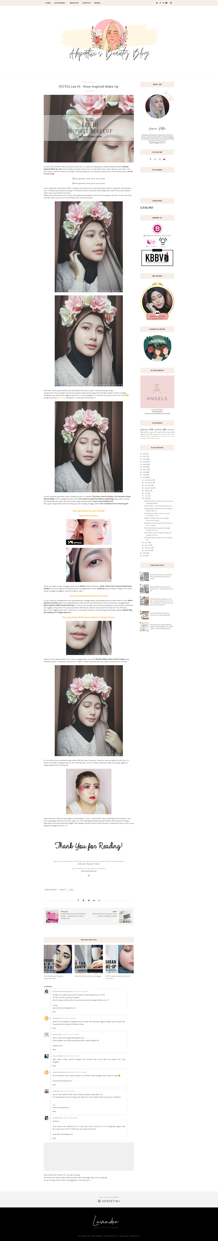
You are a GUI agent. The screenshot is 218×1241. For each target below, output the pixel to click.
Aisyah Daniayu (58, 1034)
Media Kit (74, 3)
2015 (144, 556)
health (159, 432)
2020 (145, 470)
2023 (145, 462)
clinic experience (152, 436)
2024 (145, 459)
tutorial (142, 436)
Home (48, 3)
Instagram (81, 864)
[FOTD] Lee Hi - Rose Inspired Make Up (158, 506)
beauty (63, 890)
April (146, 543)
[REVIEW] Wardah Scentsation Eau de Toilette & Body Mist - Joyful (161, 577)
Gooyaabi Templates (130, 1236)
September (149, 488)
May (146, 498)
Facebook (90, 864)
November (148, 483)
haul (157, 438)
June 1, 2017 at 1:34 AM (67, 1091)
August (147, 491)
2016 (144, 553)
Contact (86, 3)
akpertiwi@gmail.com (89, 871)
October (148, 485)
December (148, 480)
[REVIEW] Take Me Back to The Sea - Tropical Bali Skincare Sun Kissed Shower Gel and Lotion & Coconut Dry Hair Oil (161, 602)
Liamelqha (56, 1091)
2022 (145, 464)
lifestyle (170, 430)
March (147, 545)
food (171, 434)
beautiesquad (88, 82)
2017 (144, 477)
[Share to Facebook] (78, 900)
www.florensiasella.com (61, 1072)
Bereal (97, 3)
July (146, 493)
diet (153, 438)
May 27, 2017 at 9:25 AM (71, 1056)
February (148, 548)
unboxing (168, 432)
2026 (145, 454)
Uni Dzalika (56, 1018)
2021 (144, 467)
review (157, 429)
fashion (164, 434)
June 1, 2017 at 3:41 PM (70, 1118)
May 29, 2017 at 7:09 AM (78, 1072)
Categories (59, 3)
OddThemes (96, 1236)
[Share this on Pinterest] (89, 900)
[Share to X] (83, 900)
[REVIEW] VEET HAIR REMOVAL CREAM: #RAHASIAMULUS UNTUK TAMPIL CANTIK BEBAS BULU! (161, 627)
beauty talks (145, 434)
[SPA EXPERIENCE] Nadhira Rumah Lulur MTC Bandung (160, 614)
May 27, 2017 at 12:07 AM (80, 991)
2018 (144, 475)
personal (156, 434)
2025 (145, 456)
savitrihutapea (58, 1118)
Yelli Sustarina (58, 1056)
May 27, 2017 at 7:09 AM (71, 1034)
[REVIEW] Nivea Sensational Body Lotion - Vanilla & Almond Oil (161, 589)
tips (149, 438)
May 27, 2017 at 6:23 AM (68, 1018)
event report (149, 432)
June (146, 496)
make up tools (165, 436)
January (148, 550)
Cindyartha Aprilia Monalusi (62, 991)
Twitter (97, 864)
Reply (54, 1012)
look (71, 890)
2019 (144, 472)
